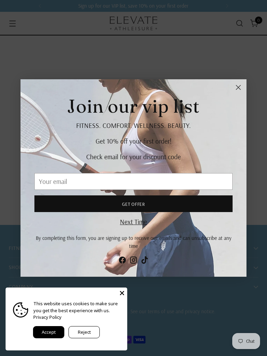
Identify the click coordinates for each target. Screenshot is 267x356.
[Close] (238, 87)
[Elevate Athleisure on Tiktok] (144, 261)
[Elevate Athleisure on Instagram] (133, 261)
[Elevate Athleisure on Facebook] (122, 261)
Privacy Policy (47, 317)
